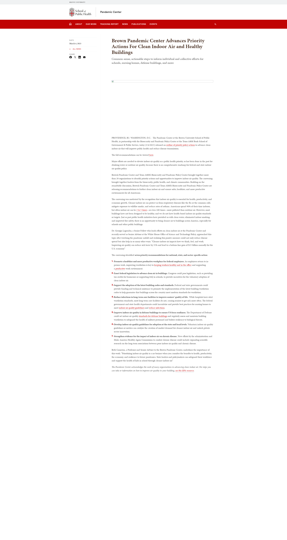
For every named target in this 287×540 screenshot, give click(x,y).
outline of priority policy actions (180, 144)
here (151, 154)
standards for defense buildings (153, 316)
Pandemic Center (110, 12)
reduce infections (156, 307)
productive (120, 268)
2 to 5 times (141, 209)
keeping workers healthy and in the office (172, 265)
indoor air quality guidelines (131, 307)
